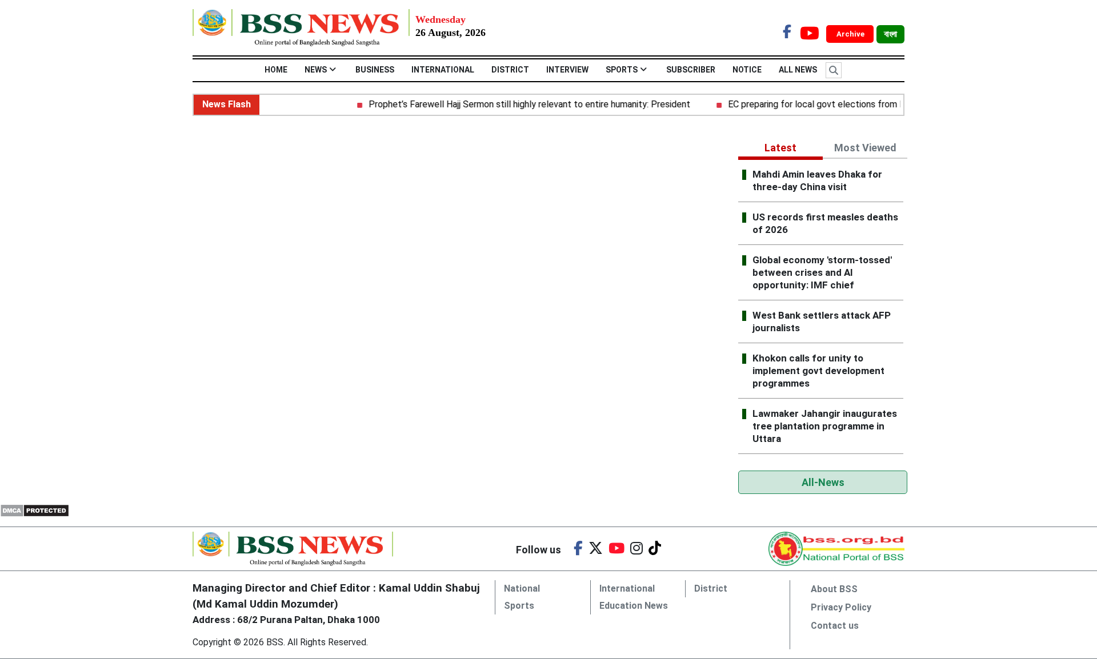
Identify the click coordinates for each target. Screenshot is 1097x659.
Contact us (835, 625)
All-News (823, 482)
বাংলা (890, 34)
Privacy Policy (841, 607)
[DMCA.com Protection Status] (34, 509)
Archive (851, 34)
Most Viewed (865, 148)
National (522, 588)
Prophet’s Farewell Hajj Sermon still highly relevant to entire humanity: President (521, 104)
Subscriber (690, 69)
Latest (780, 148)
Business (374, 69)
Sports (622, 69)
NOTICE (747, 69)
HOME (276, 69)
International (442, 69)
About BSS (834, 589)
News (316, 69)
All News (798, 69)
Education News (633, 605)
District (510, 69)
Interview (567, 69)
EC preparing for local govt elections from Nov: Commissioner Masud (857, 104)
